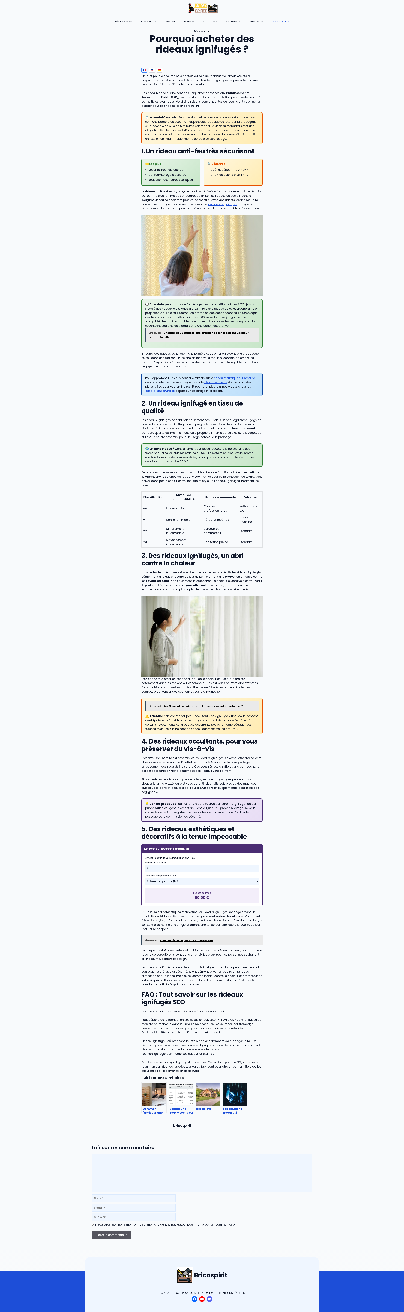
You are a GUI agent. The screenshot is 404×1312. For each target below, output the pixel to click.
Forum (164, 1293)
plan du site (190, 1293)
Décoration (123, 21)
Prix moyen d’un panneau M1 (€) (160, 875)
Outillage (210, 21)
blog (175, 1293)
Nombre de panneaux (155, 862)
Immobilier (256, 21)
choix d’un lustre (215, 382)
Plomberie (233, 21)
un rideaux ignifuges (222, 204)
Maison (189, 21)
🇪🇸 (159, 70)
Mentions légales (232, 1293)
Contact (209, 1293)
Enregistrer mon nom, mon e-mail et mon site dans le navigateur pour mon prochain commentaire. (165, 1225)
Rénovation (281, 21)
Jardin (170, 21)
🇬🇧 (152, 70)
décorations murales (160, 391)
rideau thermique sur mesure (234, 378)
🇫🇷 (144, 70)
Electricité (148, 21)
